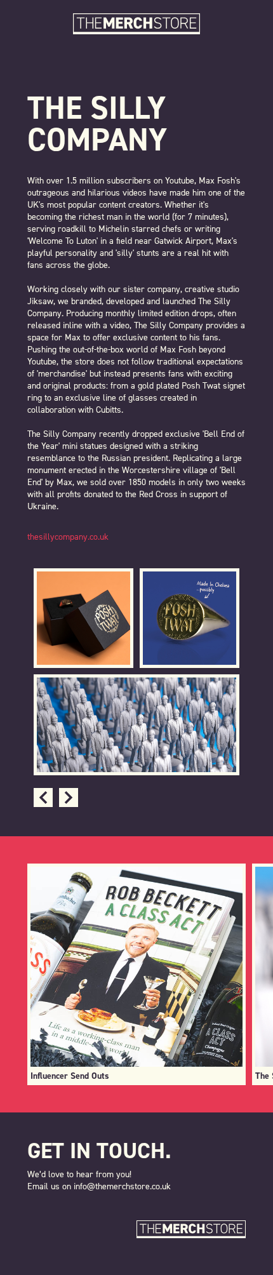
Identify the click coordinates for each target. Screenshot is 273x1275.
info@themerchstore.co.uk (122, 1186)
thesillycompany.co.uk (68, 537)
